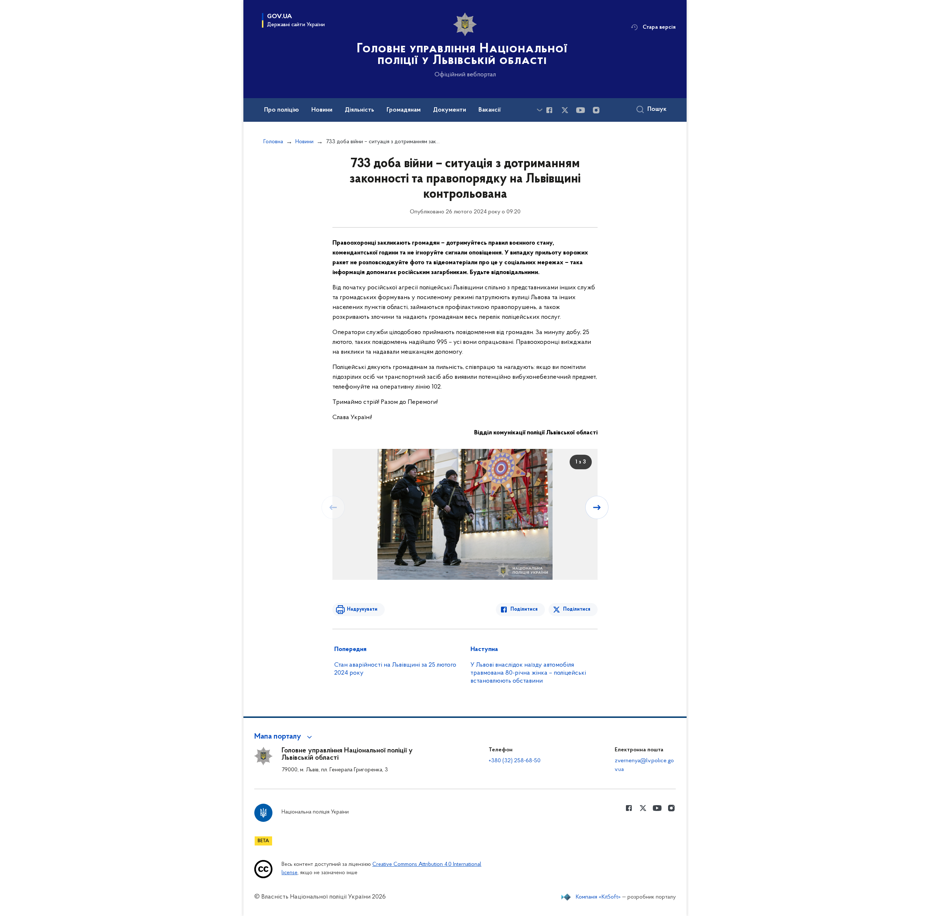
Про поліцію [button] (281, 110)
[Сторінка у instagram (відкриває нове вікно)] (596, 110)
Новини (304, 142)
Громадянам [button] (404, 110)
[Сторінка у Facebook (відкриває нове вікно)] (549, 110)
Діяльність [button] (359, 110)
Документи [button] (449, 110)
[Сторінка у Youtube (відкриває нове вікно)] (580, 110)
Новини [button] (321, 110)
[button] (284, 736)
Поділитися (524, 609)
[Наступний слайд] (596, 507)
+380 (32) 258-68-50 (515, 761)
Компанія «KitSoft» (598, 897)
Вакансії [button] (489, 110)
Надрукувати (362, 609)
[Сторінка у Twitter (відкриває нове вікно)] (565, 110)
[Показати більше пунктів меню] (539, 110)
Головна (273, 142)
